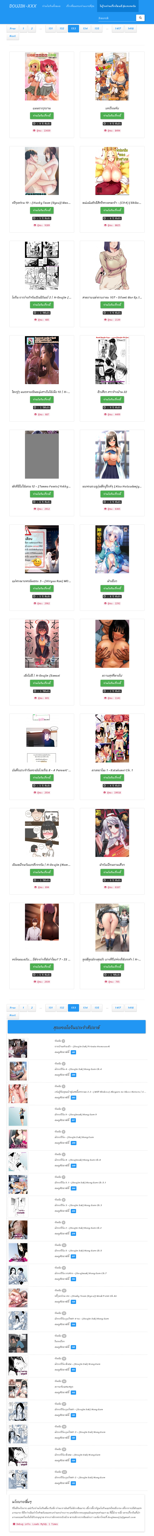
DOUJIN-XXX (23, 6)
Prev (13, 28)
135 (97, 28)
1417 (118, 28)
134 (85, 28)
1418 (131, 28)
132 (62, 28)
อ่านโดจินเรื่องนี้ (42, 115)
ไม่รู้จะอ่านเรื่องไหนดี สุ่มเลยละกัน (118, 6)
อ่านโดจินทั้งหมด (51, 6)
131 (51, 28)
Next (13, 36)
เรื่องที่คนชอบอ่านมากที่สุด (80, 6)
